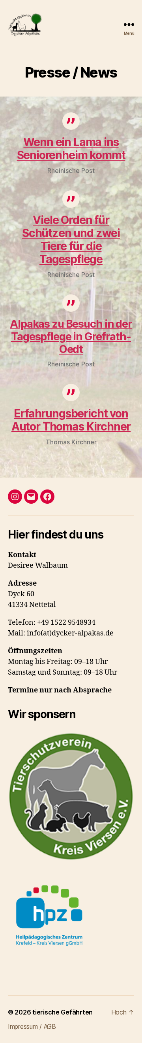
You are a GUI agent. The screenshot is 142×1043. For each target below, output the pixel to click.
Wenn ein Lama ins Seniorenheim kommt (71, 148)
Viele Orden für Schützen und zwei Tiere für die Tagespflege (71, 239)
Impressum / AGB (32, 1026)
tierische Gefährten (62, 1012)
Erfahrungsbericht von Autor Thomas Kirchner (71, 420)
